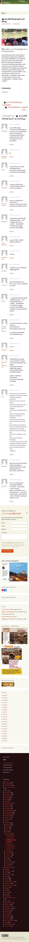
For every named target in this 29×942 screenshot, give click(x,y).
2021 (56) (5, 707)
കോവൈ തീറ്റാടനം (6, 616)
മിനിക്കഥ (7, 896)
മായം (6, 894)
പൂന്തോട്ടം (8, 856)
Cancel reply (26, 512)
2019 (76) (5, 712)
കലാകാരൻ (9, 843)
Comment (4, 532)
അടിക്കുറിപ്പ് (9, 824)
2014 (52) (5, 724)
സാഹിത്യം (8, 919)
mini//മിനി (4, 271)
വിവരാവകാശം (8, 906)
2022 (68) (5, 705)
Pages (4, 763)
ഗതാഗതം (7, 819)
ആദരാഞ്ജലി (8, 805)
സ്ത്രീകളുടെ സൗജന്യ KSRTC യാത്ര (11, 619)
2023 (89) (5, 702)
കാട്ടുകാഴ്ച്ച (17, 23)
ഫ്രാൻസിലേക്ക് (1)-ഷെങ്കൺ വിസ (17, 108)
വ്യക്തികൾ (8, 910)
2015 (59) (5, 721)
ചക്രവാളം (8, 851)
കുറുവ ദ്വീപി (13, 49)
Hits (8, 763)
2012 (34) (5, 729)
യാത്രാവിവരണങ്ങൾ (10, 897)
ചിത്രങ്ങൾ (7, 823)
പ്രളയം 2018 (8, 883)
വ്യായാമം (7, 911)
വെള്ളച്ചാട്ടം (8, 864)
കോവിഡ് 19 (8, 815)
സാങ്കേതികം (8, 915)
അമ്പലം (8, 826)
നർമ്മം (6, 876)
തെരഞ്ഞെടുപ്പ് (8, 871)
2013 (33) (5, 726)
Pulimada (7, 790)
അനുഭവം (7, 798)
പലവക (6, 878)
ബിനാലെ (7, 887)
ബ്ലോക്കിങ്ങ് (5, 614)
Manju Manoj (4, 221)
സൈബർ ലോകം (9, 924)
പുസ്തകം (7, 880)
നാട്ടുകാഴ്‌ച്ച (8, 855)
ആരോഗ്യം (8, 806)
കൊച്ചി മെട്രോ (8, 814)
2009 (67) (5, 736)
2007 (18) (5, 740)
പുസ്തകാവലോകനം (9, 881)
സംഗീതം (7, 913)
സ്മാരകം (8, 865)
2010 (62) (5, 733)
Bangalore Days (8, 782)
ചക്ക (6, 821)
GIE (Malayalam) (8, 785)
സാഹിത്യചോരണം (10, 920)
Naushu (3, 301)
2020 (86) (5, 709)
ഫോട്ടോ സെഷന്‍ (10, 846)
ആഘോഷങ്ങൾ (9, 803)
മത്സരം (7, 860)
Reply (12, 144)
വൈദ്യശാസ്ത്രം (9, 908)
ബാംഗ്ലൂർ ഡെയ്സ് (10, 885)
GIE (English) (7, 783)
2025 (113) (5, 697)
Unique (11, 763)
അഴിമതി (7, 799)
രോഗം (6, 901)
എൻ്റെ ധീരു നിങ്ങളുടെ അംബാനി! (10, 611)
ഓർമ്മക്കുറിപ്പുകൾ (9, 810)
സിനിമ (6, 922)
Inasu (3, 397)
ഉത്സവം (8, 830)
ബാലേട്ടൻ (8, 849)
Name (3, 523)
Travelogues (7, 792)
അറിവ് (7, 828)
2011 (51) (5, 731)
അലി (3, 169)
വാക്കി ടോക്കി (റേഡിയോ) (8, 609)
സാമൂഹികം (8, 917)
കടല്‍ (7, 831)
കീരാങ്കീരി (4, 466)
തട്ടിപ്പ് (6, 869)
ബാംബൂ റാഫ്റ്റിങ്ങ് (10, 848)
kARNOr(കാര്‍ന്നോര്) (11, 513)
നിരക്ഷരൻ (4, 131)
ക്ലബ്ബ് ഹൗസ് (8, 817)
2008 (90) (5, 738)
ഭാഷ (6, 888)
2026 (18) (5, 695)
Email (3, 526)
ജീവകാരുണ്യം (8, 867)
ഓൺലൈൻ (8, 808)
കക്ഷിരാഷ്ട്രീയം (9, 812)
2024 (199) (5, 700)
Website (4, 529)
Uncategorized (8, 794)
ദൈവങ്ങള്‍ (9, 853)
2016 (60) (5, 719)
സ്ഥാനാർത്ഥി (8, 926)
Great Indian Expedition (10, 787)
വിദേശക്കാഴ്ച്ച (9, 862)
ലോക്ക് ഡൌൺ (9, 903)
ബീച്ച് (7, 858)
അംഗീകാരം (8, 796)
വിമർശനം (7, 904)
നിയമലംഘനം (8, 874)
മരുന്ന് (6, 890)
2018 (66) (5, 714)
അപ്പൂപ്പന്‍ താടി (9, 838)
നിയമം (6, 872)
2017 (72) (5, 717)
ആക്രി (6, 801)
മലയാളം (7, 892)
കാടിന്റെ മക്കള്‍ (10, 844)
